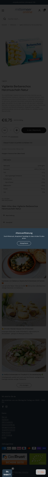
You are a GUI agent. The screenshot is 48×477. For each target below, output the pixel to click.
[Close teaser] (13, 468)
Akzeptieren (24, 243)
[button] (7, 473)
